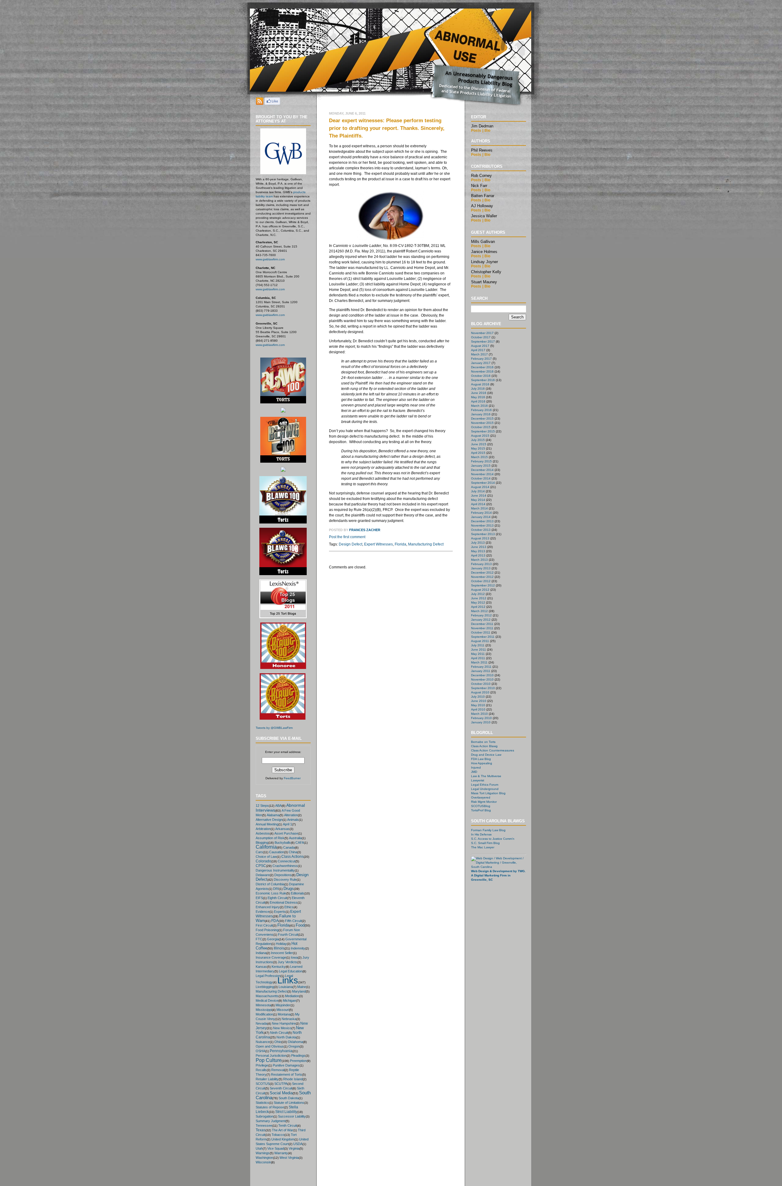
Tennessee (264, 1125)
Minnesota (263, 1005)
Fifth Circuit (293, 921)
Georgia (273, 939)
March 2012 (479, 611)
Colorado (263, 861)
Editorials (297, 893)
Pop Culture (269, 1060)
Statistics (262, 1102)
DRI (276, 888)
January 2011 (480, 671)
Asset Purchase (286, 833)
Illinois (279, 948)
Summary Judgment (271, 1121)
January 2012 (481, 619)
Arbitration (263, 829)
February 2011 (481, 666)
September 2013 (483, 534)
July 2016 (478, 388)
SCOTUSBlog (480, 806)
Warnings (263, 1153)
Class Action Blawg (484, 746)
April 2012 (478, 606)
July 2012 (478, 594)
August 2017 (480, 345)
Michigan (289, 1000)
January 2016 (481, 414)
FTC (259, 939)
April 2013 (478, 555)
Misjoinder (283, 1005)
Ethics (289, 907)
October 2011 (480, 632)
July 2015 (478, 440)
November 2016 (482, 371)
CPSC (261, 866)
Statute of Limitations (289, 1102)
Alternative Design (269, 819)
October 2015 (481, 427)
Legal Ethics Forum (484, 784)
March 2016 (479, 405)
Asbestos (263, 833)
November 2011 (482, 628)
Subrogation (264, 1116)
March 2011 (479, 662)
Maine (301, 987)
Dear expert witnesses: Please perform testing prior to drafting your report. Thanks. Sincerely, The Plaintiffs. (386, 128)
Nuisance (263, 1042)
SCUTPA (280, 1083)
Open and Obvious (270, 1046)
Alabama (273, 815)
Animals (293, 819)
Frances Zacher (364, 530)
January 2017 (481, 363)
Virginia (294, 1148)
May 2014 (478, 499)
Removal (277, 1070)
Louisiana (286, 987)
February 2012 (481, 615)
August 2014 (480, 487)
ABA (278, 805)
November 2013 (482, 525)
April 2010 (478, 709)
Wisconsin (263, 1162)
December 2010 (482, 675)
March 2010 (479, 713)
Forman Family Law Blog (488, 830)
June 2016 (478, 393)
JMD (474, 771)
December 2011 (482, 624)
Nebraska (289, 1019)
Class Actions (292, 856)
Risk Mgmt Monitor (484, 801)
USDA (297, 1144)
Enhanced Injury (268, 907)
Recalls (261, 1070)
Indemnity (298, 948)
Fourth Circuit (288, 934)
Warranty (281, 1153)
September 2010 (483, 688)
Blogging (262, 842)
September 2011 (483, 636)
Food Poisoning (267, 930)
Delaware (263, 875)
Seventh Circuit (281, 1088)
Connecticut (286, 861)
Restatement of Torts (286, 1074)
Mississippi (264, 1010)
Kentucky (279, 966)
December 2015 (482, 418)
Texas (260, 1130)
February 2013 (481, 564)
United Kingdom (282, 1139)
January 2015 (481, 465)
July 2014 (478, 491)
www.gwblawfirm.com (270, 259)
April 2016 (478, 401)
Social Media (281, 1093)
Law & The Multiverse (486, 776)
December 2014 (482, 470)
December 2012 (482, 572)
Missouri (282, 1010)
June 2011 (478, 649)
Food (300, 925)
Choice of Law (266, 856)
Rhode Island (293, 1079)
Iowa (294, 957)
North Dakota (286, 1037)
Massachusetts (267, 996)
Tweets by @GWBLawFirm (274, 727)
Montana (284, 1014)
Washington (264, 1157)
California (266, 847)
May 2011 (478, 653)
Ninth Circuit (279, 1032)
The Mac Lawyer (482, 847)
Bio (487, 130)
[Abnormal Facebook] (272, 103)
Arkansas (282, 829)
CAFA (299, 842)
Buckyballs (283, 842)
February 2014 (481, 512)
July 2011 (477, 645)
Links (287, 980)
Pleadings (298, 1055)
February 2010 (481, 718)
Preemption (298, 1061)
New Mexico (282, 1028)
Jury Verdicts (287, 962)
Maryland (299, 991)
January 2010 (481, 722)
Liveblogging (265, 987)
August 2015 (480, 435)
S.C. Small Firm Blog (485, 843)
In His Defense (481, 834)
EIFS (259, 898)
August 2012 (480, 589)
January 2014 (481, 517)
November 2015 (482, 422)
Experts (280, 911)
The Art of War (282, 1130)
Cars (259, 852)
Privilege (262, 1065)
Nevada (261, 1023)
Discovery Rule (285, 879)
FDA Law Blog (481, 759)
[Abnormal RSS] (259, 103)
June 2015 (478, 444)
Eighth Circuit (277, 898)
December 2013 (482, 521)
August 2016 (480, 384)
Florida (283, 925)
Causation (276, 852)
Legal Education (290, 971)
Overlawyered (480, 797)
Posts (476, 130)
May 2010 (478, 705)
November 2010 (482, 679)
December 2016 (482, 367)
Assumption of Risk (270, 838)
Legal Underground (485, 789)
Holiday (281, 943)
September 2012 (483, 585)
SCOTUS (263, 1083)
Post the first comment (347, 537)
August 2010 (480, 692)
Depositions (283, 875)
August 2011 (480, 641)
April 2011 (478, 658)
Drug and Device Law (486, 754)
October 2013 (481, 529)
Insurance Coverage (271, 957)
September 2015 (483, 431)
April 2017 (478, 350)
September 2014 (483, 482)
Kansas (261, 966)
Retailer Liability (267, 1079)
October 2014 (481, 478)
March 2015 (479, 457)
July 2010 (478, 696)
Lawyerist (477, 780)
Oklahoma (295, 1042)
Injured (476, 767)
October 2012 (481, 581)
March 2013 (479, 559)
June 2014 (478, 495)
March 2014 (479, 508)
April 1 (287, 824)
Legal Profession (268, 976)
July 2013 (478, 542)
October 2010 (481, 683)
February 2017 (481, 358)
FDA (275, 921)
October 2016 (481, 375)
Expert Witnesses (378, 544)
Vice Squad (275, 1148)
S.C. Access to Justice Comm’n (492, 838)
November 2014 (482, 474)
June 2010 (478, 701)
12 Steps (262, 805)
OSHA (260, 1051)
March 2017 (479, 354)
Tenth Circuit (287, 1125)
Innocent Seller (282, 953)
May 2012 (478, 602)
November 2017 (482, 333)
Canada (289, 847)
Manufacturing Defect (271, 991)
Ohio (277, 1042)
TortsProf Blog (481, 810)
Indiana (261, 953)
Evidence (262, 911)
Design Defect (350, 544)
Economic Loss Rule (271, 893)
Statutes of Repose (270, 1107)
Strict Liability (286, 1112)
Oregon (294, 1046)
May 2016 (478, 397)
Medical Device (267, 1000)
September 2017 (483, 341)
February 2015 (481, 461)
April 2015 (478, 452)
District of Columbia (270, 884)
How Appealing (481, 763)
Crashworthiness (285, 866)
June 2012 (478, 598)
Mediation (292, 996)
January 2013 (481, 568)
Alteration (291, 815)
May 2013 (478, 551)
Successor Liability (292, 1116)
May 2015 (478, 448)
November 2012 (482, 576)
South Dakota (289, 1098)
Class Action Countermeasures (492, 750)
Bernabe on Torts (483, 742)
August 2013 (480, 538)
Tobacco (278, 1134)
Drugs (288, 888)
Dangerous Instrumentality (275, 870)
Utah (259, 1148)
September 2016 (483, 380)
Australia (295, 838)
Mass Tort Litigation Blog (488, 793)
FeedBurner (292, 778)
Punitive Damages (286, 1065)
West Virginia (289, 1157)
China (293, 852)
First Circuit (264, 925)
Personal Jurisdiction (271, 1055)
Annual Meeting (267, 824)
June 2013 (478, 547)
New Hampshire (284, 1023)
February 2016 (481, 410)
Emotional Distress (284, 902)
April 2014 (478, 504)
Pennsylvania (281, 1051)
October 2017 (481, 337)
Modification (264, 1014)
